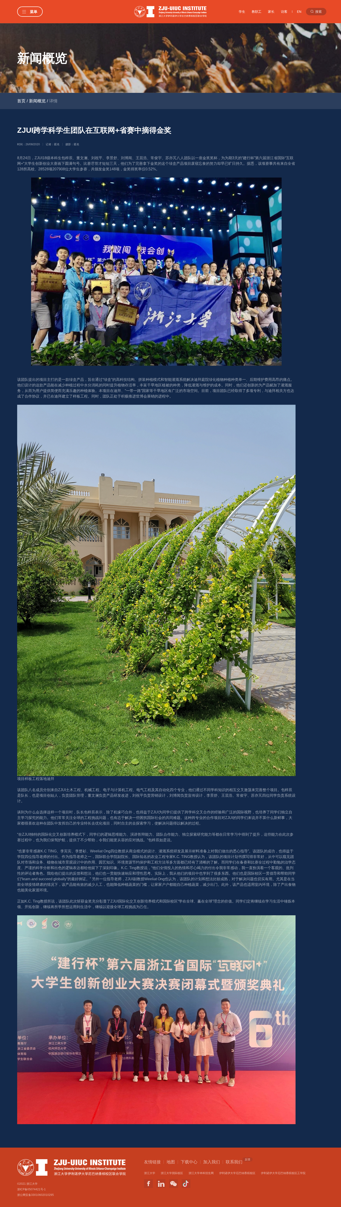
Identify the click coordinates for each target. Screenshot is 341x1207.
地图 (171, 1162)
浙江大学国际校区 (172, 1173)
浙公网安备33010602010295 (35, 1195)
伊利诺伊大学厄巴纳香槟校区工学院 (283, 1173)
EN (299, 11)
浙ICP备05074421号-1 (31, 1189)
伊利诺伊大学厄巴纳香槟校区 (237, 1173)
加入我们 (211, 1162)
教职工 (256, 11)
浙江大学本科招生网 (201, 1173)
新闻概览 (37, 101)
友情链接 (152, 1162)
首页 (21, 101)
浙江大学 (149, 1173)
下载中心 (189, 1162)
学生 (242, 11)
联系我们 (234, 1161)
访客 (284, 11)
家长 (271, 11)
